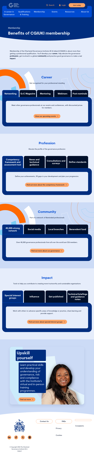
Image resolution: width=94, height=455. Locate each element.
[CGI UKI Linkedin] (9, 437)
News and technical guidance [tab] (34, 162)
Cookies (59, 435)
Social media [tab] (34, 229)
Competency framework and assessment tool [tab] (12, 162)
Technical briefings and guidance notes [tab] (77, 297)
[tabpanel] (47, 111)
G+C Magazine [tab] (27, 93)
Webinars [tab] (62, 93)
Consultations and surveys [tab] (56, 162)
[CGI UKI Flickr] (30, 437)
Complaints (79, 426)
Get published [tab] (56, 296)
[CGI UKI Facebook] (16, 437)
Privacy (59, 428)
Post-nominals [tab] (80, 93)
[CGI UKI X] (23, 437)
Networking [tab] (10, 93)
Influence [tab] (34, 296)
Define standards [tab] (77, 162)
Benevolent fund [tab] (77, 229)
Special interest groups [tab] (13, 296)
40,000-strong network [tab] (13, 229)
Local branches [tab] (56, 229)
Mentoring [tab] (45, 93)
